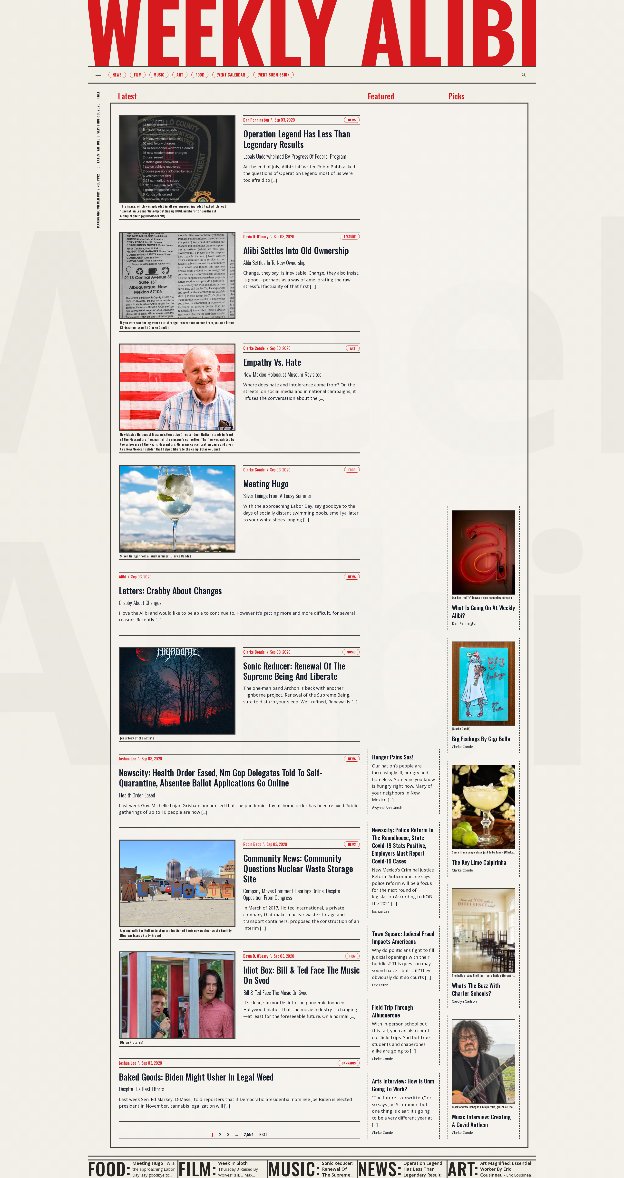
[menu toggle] (98, 75)
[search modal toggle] (523, 75)
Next (263, 1134)
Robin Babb (252, 844)
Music (159, 75)
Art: (463, 1168)
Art (179, 75)
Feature (350, 236)
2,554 (249, 1134)
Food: (109, 1168)
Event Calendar (230, 75)
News (117, 75)
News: (380, 1168)
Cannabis (349, 1062)
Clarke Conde (254, 348)
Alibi (122, 577)
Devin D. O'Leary (255, 236)
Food (199, 75)
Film (138, 75)
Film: (197, 1168)
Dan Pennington (256, 120)
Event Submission (273, 75)
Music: (294, 1168)
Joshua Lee (127, 759)
